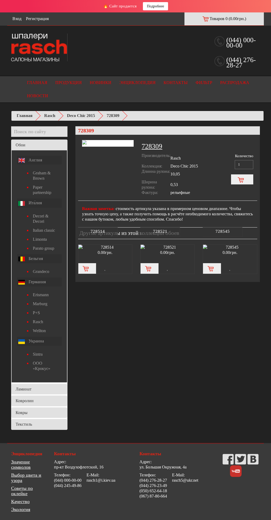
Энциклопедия (137, 82)
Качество (20, 501)
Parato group (43, 248)
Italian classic (44, 230)
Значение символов (21, 464)
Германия (37, 282)
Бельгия (35, 258)
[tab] (39, 145)
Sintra (38, 354)
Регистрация (37, 18)
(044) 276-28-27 (241, 62)
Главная (37, 82)
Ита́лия (35, 203)
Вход (16, 18)
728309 (113, 115)
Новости (37, 96)
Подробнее (155, 6)
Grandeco (41, 271)
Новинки (100, 82)
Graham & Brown (42, 175)
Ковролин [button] (25, 400)
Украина (36, 341)
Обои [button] (20, 145)
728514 (98, 231)
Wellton (39, 330)
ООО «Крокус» (41, 366)
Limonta (40, 239)
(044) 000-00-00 (241, 42)
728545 (222, 231)
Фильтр (204, 82)
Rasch (49, 115)
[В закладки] (105, 268)
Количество (244, 156)
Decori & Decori (40, 219)
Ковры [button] (22, 412)
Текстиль (24, 424)
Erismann (41, 294)
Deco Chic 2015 (81, 115)
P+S (36, 312)
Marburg (40, 303)
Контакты (176, 82)
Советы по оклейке (22, 491)
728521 (160, 231)
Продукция (68, 82)
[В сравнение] (123, 268)
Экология (20, 509)
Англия (35, 160)
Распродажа (234, 82)
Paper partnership (42, 190)
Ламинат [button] (23, 389)
